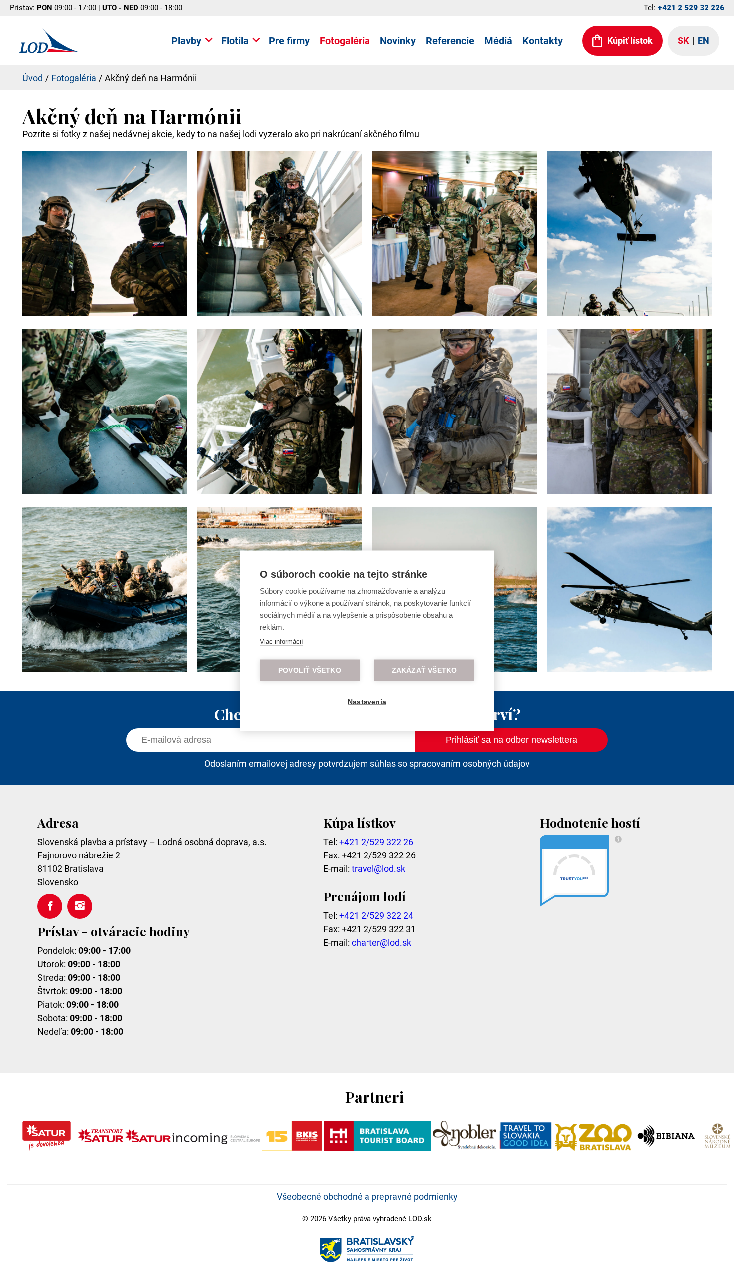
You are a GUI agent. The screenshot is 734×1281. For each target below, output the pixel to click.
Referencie (450, 41)
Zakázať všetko (424, 670)
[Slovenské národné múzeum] (717, 1147)
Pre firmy (289, 41)
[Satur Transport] (100, 1147)
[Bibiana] (667, 1147)
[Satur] (46, 1147)
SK (683, 40)
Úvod (32, 78)
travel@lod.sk (378, 868)
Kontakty (542, 41)
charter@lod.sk (381, 942)
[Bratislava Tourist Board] (377, 1147)
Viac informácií (281, 641)
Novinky (398, 41)
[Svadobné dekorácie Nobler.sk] (464, 1147)
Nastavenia (367, 701)
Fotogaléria (345, 41)
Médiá (498, 41)
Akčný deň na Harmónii (151, 78)
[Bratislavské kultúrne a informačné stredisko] (291, 1147)
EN (703, 40)
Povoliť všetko (309, 670)
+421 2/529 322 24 (376, 915)
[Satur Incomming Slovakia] (192, 1147)
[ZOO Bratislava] (594, 1147)
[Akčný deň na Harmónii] (104, 312)
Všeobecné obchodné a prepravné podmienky (367, 1196)
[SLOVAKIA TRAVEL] (525, 1147)
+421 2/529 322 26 (376, 842)
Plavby (186, 41)
